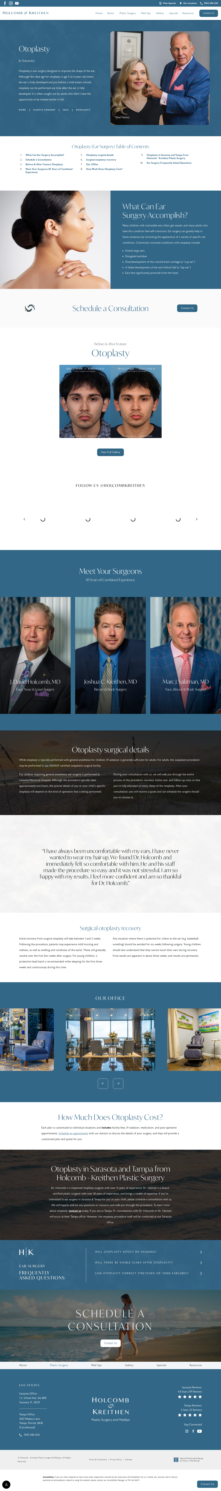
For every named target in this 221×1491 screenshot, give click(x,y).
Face (66, 110)
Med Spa (146, 13)
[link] (209, 3)
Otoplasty (83, 110)
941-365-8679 (133, 1480)
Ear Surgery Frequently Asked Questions (169, 163)
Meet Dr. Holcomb (65, 699)
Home (99, 13)
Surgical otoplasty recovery (101, 159)
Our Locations (190, 3)
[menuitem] (11, 3)
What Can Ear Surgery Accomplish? (45, 155)
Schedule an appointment (73, 1133)
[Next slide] (118, 1084)
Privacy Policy (116, 1460)
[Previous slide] (103, 1084)
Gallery (160, 13)
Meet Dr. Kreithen (140, 699)
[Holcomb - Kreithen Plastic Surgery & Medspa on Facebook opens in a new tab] (5, 3)
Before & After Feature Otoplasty (44, 164)
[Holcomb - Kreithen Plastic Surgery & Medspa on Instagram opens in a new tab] (11, 3)
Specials (173, 13)
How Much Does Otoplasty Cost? (104, 169)
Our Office (92, 164)
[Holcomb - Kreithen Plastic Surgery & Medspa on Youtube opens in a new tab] (17, 3)
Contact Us (208, 13)
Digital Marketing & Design (191, 1459)
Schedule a (110, 1320)
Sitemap (128, 1460)
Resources (188, 13)
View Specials (169, 3)
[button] (6, 1485)
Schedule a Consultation (39, 159)
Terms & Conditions (98, 1460)
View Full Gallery (110, 452)
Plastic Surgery (128, 13)
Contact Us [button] (207, 1484)
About (110, 13)
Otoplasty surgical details (100, 155)
